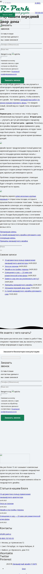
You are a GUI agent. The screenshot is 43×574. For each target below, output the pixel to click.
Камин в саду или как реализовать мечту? (22, 279)
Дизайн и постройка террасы (16, 269)
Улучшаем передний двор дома (17, 288)
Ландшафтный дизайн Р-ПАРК (25, 564)
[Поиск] (1, 250)
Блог (24, 569)
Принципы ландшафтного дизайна (19, 285)
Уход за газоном (11, 266)
